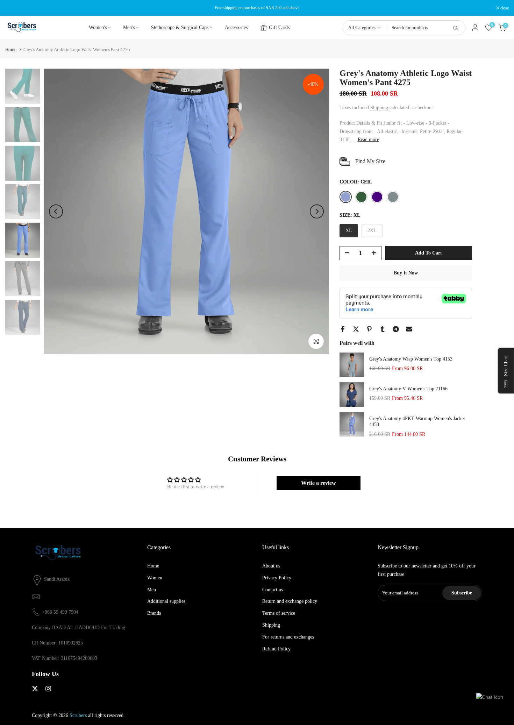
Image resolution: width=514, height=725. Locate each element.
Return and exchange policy (289, 601)
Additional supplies (166, 601)
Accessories (236, 27)
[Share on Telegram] (396, 329)
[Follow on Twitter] (35, 688)
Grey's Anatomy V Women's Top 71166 (408, 388)
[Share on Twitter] (356, 329)
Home (10, 49)
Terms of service (278, 613)
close (13, 8)
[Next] (317, 211)
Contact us (272, 589)
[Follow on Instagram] (48, 688)
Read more (368, 139)
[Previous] (56, 211)
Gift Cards (279, 27)
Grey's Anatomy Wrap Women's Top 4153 (410, 359)
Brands (154, 613)
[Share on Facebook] (343, 329)
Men (151, 589)
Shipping (380, 107)
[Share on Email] (409, 329)
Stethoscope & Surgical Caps (179, 27)
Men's (129, 27)
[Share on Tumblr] (382, 329)
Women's (98, 27)
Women (154, 577)
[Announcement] (257, 7)
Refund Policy (276, 648)
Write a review (318, 483)
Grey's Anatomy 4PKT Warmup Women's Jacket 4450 (417, 421)
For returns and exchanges (288, 637)
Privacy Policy (276, 577)
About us (271, 566)
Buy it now (406, 273)
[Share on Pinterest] (369, 329)
